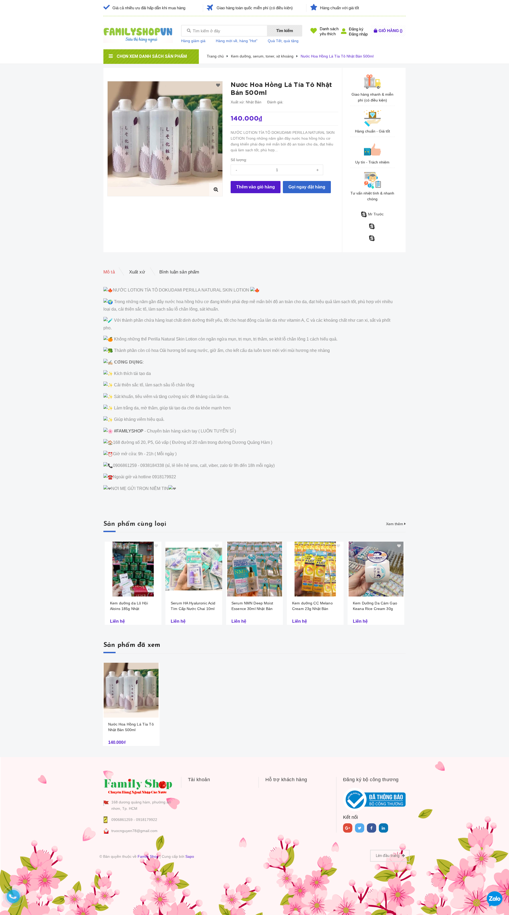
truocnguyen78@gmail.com (134, 831)
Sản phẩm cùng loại (134, 524)
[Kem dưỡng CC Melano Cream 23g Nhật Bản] (315, 569)
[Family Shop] (138, 786)
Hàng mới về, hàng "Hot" (236, 41)
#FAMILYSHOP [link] (128, 431)
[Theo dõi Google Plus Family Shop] (347, 828)
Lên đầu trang (388, 856)
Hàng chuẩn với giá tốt (339, 8)
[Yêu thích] (218, 85)
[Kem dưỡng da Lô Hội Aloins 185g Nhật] (133, 569)
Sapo (189, 856)
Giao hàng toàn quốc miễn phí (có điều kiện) (255, 8)
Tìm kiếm (284, 30)
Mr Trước (376, 214)
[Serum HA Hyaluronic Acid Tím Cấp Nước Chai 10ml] (193, 569)
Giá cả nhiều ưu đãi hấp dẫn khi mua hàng (148, 8)
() (390, 30)
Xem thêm (395, 524)
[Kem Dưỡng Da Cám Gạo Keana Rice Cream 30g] (376, 569)
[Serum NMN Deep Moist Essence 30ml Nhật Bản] (254, 569)
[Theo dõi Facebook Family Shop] (371, 828)
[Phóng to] (215, 189)
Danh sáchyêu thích (329, 31)
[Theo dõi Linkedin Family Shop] (383, 828)
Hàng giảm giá (193, 41)
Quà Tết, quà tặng (283, 41)
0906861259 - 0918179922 (134, 819)
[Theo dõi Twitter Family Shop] (359, 828)
